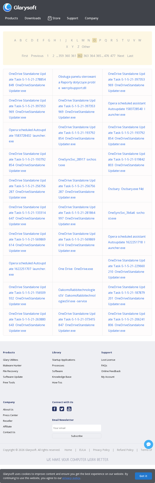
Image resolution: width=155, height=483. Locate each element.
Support (72, 18)
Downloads (33, 18)
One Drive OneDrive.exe (75, 269)
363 (86, 56)
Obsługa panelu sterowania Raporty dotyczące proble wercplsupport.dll (77, 82)
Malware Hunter (12, 365)
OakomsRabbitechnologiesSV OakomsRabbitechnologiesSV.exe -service (76, 295)
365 (98, 56)
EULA (82, 450)
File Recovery (10, 371)
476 (106, 56)
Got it (143, 476)
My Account (107, 376)
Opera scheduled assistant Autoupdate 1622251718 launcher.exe (127, 242)
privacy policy (71, 478)
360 (67, 56)
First (25, 56)
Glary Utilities (10, 359)
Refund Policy (125, 450)
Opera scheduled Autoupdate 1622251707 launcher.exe (27, 269)
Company (91, 18)
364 (92, 56)
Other (86, 47)
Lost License (108, 359)
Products (11, 18)
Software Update (13, 376)
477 (112, 56)
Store (56, 18)
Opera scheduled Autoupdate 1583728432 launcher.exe (27, 135)
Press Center (10, 415)
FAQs (104, 365)
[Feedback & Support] (148, 444)
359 (61, 56)
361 (73, 56)
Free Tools (9, 382)
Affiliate (7, 426)
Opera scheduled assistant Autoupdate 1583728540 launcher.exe (127, 109)
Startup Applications (63, 359)
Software (57, 371)
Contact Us (9, 432)
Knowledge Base (61, 376)
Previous (37, 56)
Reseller (7, 421)
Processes (58, 365)
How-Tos (57, 382)
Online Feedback (111, 371)
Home (68, 450)
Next (120, 56)
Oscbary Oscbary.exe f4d (125, 189)
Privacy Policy (101, 450)
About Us (8, 409)
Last (130, 56)
